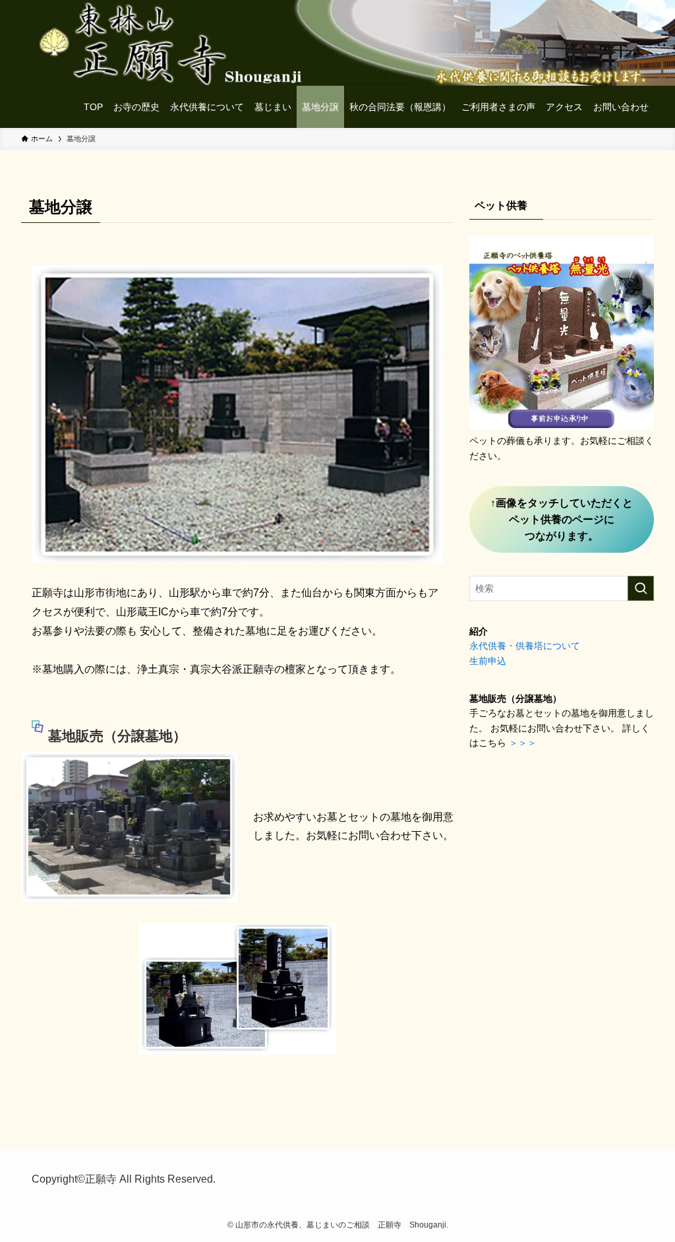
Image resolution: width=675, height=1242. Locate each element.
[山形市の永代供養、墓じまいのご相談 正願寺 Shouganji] (36, 106)
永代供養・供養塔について (524, 645)
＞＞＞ (523, 742)
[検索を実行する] (641, 588)
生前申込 (487, 661)
